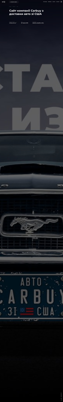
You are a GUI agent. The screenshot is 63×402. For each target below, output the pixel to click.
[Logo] (3, 2)
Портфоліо (49, 1)
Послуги (54, 1)
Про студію (45, 1)
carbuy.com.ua (12, 22)
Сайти (17, 6)
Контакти (57, 1)
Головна (10, 6)
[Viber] (61, 398)
